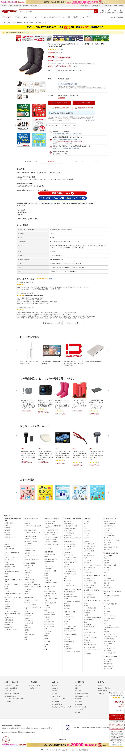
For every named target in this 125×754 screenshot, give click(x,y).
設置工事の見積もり (10, 696)
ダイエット (67, 639)
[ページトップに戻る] (122, 511)
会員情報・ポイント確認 (58, 699)
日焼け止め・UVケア (69, 628)
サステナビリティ (73, 750)
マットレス (107, 609)
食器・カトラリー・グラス (71, 526)
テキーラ (86, 537)
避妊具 (66, 599)
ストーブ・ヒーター (9, 557)
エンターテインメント (50, 593)
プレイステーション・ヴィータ (72, 569)
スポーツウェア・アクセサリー (112, 547)
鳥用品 (86, 615)
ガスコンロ (7, 601)
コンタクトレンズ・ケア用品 (72, 601)
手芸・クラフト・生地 (110, 565)
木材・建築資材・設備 (90, 644)
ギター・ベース (48, 566)
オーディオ (27, 523)
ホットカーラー (29, 613)
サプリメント (67, 637)
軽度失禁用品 (67, 608)
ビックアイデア (28, 17)
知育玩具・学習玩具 (89, 546)
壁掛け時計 (107, 583)
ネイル (66, 624)
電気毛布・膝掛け (9, 564)
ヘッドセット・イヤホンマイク (52, 537)
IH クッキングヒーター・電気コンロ (12, 614)
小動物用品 (87, 612)
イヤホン (46, 17)
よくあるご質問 (93, 6)
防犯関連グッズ (108, 661)
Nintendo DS (67, 581)
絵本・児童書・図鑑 (49, 591)
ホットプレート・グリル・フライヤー (12, 598)
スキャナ (27, 577)
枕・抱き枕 (107, 611)
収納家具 (106, 631)
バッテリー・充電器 (49, 534)
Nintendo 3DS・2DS (69, 562)
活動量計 (27, 630)
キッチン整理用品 (69, 533)
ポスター (46, 638)
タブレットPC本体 (49, 523)
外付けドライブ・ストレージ (32, 584)
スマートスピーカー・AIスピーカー (33, 556)
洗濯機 (76, 17)
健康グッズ (67, 646)
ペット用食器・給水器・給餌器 (92, 617)
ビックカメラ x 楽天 (7, 6)
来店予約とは (88, 120)
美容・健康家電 (17, 23)
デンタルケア (28, 616)
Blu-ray (46, 644)
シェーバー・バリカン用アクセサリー (33, 608)
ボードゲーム (87, 562)
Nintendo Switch (68, 555)
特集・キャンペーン (34, 685)
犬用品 (86, 605)
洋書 (45, 629)
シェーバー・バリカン (30, 604)
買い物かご (55, 685)
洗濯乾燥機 (7, 527)
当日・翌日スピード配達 (11, 685)
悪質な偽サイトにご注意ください (26, 732)
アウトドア (107, 544)
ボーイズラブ (47, 619)
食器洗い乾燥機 (8, 620)
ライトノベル (47, 631)
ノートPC (27, 568)
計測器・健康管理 (69, 641)
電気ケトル (7, 606)
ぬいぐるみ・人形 (89, 544)
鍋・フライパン (68, 521)
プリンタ (27, 575)
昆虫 (85, 622)
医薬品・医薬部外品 (69, 591)
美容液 (66, 621)
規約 (94, 120)
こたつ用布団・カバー (110, 648)
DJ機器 (46, 573)
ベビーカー (87, 592)
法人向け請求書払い (57, 704)
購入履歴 (54, 693)
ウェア (106, 537)
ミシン (6, 542)
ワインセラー (8, 609)
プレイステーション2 (70, 574)
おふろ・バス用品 (89, 585)
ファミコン (67, 583)
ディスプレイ (28, 572)
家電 (9, 23)
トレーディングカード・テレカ (92, 565)
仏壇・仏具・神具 (109, 668)
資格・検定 (47, 633)
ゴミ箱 (106, 646)
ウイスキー (87, 521)
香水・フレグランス (69, 631)
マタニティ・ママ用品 (90, 583)
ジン (85, 526)
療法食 (86, 629)
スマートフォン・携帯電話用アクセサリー (52, 526)
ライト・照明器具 (9, 549)
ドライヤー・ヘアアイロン (32, 600)
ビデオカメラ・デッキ (30, 539)
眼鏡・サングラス (109, 549)
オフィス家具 (107, 650)
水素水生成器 (8, 624)
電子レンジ (90, 17)
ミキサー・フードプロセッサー (12, 611)
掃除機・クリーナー (9, 537)
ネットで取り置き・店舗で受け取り (14, 699)
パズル (86, 558)
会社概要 (114, 6)
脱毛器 (26, 611)
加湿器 (6, 574)
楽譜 (45, 600)
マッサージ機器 (28, 23)
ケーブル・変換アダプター (51, 532)
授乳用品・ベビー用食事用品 (92, 590)
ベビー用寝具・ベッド (90, 587)
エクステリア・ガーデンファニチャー (92, 650)
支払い (77, 688)
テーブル (106, 620)
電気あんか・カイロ (9, 567)
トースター (7, 591)
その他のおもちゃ (89, 572)
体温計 (26, 639)
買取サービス (8, 701)
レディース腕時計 (109, 580)
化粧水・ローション (69, 616)
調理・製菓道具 (68, 523)
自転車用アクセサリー (110, 526)
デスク (106, 623)
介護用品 (66, 603)
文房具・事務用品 (109, 555)
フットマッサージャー (42, 23)
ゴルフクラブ (107, 528)
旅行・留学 (47, 596)
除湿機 (6, 576)
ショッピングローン (10, 690)
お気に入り (55, 688)
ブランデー (87, 535)
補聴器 (26, 625)
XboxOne (66, 564)
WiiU (65, 576)
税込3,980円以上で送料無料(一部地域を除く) (26, 6)
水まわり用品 (67, 549)
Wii (65, 578)
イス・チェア (107, 625)
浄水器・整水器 (8, 622)
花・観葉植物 (87, 653)
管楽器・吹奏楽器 (49, 561)
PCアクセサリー (29, 570)
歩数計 (26, 632)
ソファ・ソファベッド (110, 616)
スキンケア (67, 614)
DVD (45, 649)
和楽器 (46, 578)
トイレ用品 (107, 569)
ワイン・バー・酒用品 (70, 546)
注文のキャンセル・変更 (81, 693)
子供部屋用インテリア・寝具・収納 (112, 628)
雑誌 (45, 610)
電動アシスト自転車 (109, 523)
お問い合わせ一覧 (62, 750)
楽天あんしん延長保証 (11, 688)
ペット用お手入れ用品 (90, 608)
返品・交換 (78, 690)
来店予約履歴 (55, 701)
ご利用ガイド (84, 6)
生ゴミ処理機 (8, 627)
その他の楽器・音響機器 (50, 582)
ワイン (86, 523)
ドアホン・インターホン (90, 637)
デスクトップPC (29, 565)
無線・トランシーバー (30, 553)
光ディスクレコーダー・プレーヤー (33, 533)
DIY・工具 (87, 635)
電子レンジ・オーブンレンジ (12, 584)
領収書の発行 (78, 699)
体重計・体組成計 (29, 634)
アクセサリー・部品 (30, 550)
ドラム (46, 564)
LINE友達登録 (78, 704)
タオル (106, 572)
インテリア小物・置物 (110, 653)
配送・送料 (78, 685)
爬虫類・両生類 (88, 619)
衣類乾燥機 (7, 530)
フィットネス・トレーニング (111, 540)
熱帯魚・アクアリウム (90, 610)
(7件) (62, 49)
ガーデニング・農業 (89, 647)
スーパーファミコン (69, 585)
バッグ (106, 598)
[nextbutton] (108, 350)
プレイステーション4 (70, 559)
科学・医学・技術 (49, 624)
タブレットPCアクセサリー (51, 530)
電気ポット (7, 604)
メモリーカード (29, 548)
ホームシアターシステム (31, 541)
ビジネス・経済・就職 (50, 603)
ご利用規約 (101, 693)
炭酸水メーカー (8, 617)
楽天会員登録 (119, 17)
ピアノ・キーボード (49, 554)
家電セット (18, 17)
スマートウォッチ (109, 587)
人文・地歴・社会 (49, 612)
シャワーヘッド (29, 620)
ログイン (113, 17)
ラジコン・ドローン (89, 555)
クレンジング (67, 619)
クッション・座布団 (109, 618)
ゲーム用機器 (28, 589)
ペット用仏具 (87, 624)
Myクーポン (55, 696)
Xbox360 (66, 567)
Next (110, 38)
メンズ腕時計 (107, 578)
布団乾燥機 (7, 532)
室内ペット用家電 (89, 626)
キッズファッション (89, 578)
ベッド (106, 613)
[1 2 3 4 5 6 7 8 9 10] (54, 70)
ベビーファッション (89, 580)
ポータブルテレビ (29, 546)
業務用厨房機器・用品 (70, 542)
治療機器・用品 (68, 594)
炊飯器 (6, 586)
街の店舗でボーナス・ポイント (37, 688)
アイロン (6, 539)
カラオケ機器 (47, 580)
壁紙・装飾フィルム (109, 641)
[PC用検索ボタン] (96, 11)
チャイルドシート (89, 594)
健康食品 (66, 644)
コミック (46, 589)
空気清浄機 (54, 17)
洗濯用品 (106, 562)
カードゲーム (87, 560)
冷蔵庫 (69, 17)
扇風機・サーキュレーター (11, 571)
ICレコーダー (28, 543)
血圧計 (26, 637)
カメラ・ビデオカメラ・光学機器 (33, 526)
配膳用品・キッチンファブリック (72, 538)
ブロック (86, 569)
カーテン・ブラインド (110, 634)
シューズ (106, 530)
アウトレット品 (108, 659)
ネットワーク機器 (29, 582)
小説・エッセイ (48, 617)
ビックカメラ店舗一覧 (105, 6)
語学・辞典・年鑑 (49, 621)
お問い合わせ (78, 712)
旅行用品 (106, 600)
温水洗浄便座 (28, 627)
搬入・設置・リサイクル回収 (13, 693)
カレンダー (47, 605)
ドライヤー (38, 17)
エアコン (62, 17)
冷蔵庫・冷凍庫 (8, 523)
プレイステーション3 (70, 571)
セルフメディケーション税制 (9, 732)
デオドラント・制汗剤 (70, 626)
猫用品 (86, 603)
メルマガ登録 (78, 701)
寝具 (105, 606)
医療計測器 (67, 606)
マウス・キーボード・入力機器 (33, 587)
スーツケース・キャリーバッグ (112, 595)
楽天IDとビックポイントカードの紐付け (62, 707)
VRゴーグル (47, 548)
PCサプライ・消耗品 (30, 579)
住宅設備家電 (8, 546)
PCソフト (27, 594)
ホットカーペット (9, 559)
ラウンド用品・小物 (109, 535)
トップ (3, 23)
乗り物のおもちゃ (89, 548)
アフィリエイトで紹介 (81, 707)
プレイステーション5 (70, 557)
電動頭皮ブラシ (29, 618)
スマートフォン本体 (49, 521)
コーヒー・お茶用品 (69, 544)
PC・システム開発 (49, 626)
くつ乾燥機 (7, 534)
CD (45, 646)
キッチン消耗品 (68, 530)
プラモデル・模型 (89, 551)
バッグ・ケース (108, 533)
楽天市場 (121, 6)
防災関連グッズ (88, 642)
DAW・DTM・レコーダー (51, 559)
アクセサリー (47, 568)
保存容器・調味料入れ (70, 528)
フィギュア (87, 553)
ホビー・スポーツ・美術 (50, 598)
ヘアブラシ (27, 602)
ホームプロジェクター (30, 536)
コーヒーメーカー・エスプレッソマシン (12, 594)
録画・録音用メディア (30, 530)
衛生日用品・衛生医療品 (70, 596)
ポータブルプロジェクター (32, 559)
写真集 (46, 636)
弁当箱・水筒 (67, 535)
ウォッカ (86, 533)
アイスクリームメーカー (10, 629)
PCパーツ (27, 591)
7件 (51, 278)
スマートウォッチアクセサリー (52, 542)
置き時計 (106, 585)
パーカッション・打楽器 (50, 571)
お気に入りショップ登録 (81, 696)
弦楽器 (46, 575)
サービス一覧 (53, 750)
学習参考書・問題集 (49, 614)
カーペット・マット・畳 (110, 636)
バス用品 (106, 567)
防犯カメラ (87, 640)
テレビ (82, 17)
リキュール (87, 530)
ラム (85, 528)
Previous (15, 38)
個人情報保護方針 (102, 690)
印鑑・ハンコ (107, 558)
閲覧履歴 (54, 690)
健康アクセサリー (69, 649)
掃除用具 (106, 560)
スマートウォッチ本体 (50, 539)
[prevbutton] (17, 350)
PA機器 (46, 557)
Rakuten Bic (9, 11)
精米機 (6, 589)
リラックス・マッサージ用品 (72, 651)
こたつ (6, 562)
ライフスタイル (48, 607)
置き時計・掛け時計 (109, 639)
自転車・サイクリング (110, 521)
